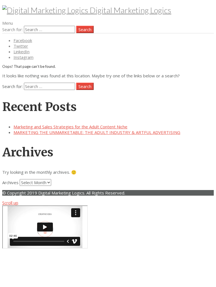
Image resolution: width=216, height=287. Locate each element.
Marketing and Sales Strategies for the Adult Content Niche (70, 126)
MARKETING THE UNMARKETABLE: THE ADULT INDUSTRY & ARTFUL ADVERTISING (97, 132)
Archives (10, 182)
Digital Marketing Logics (129, 10)
